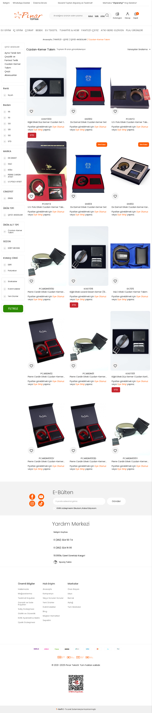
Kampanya (48, 593)
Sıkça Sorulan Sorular (53, 598)
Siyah (10, 95)
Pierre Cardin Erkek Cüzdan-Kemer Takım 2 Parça (89, 376)
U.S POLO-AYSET (15, 181)
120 (9, 123)
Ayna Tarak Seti (13, 52)
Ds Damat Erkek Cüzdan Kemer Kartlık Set (131, 207)
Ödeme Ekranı (40, 2)
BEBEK (39, 30)
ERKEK (10, 198)
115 (9, 111)
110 (9, 117)
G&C (10, 164)
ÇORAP (29, 30)
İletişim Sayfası (61, 532)
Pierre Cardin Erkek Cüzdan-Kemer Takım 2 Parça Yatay (131, 461)
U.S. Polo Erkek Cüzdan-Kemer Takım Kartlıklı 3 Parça (47, 207)
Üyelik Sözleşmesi (26, 622)
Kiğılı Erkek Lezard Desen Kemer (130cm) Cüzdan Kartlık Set (89, 291)
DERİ (10, 264)
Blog (45, 611)
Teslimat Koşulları (26, 598)
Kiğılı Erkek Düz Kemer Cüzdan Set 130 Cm (47, 122)
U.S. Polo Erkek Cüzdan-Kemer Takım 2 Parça (131, 122)
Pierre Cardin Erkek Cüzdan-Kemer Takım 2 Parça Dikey (47, 291)
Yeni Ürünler (13, 296)
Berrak (71, 598)
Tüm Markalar (74, 607)
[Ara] (108, 15)
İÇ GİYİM (18, 30)
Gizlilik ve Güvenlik (26, 613)
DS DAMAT (12, 158)
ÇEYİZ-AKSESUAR (12, 47)
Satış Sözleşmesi (26, 609)
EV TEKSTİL (51, 30)
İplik (97, 16)
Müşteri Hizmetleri (51, 615)
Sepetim (47, 620)
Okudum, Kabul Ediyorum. (77, 508)
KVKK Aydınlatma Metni (29, 618)
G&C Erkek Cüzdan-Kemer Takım (130, 291)
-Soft (59, 709)
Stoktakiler (12, 281)
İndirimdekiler (14, 289)
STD (9, 141)
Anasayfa (47, 589)
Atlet (102, 16)
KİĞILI (10, 170)
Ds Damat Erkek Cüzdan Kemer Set (88, 122)
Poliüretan (12, 270)
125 (9, 129)
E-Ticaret (67, 709)
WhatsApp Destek (21, 2)
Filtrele (13, 308)
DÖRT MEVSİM (14, 248)
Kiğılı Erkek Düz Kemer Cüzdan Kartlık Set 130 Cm (131, 376)
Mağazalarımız (25, 593)
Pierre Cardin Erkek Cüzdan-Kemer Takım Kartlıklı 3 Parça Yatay (47, 461)
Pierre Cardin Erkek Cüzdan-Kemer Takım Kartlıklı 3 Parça (47, 376)
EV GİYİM (6, 30)
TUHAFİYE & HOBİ (69, 30)
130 (9, 135)
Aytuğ (70, 602)
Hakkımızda (23, 589)
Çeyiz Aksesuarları (11, 73)
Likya (70, 593)
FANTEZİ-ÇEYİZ (90, 30)
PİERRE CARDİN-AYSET (15, 176)
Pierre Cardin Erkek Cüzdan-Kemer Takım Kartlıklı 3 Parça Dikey (89, 461)
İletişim (6, 2)
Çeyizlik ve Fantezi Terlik (11, 58)
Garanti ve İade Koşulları (25, 603)
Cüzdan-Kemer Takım (13, 66)
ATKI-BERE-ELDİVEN (112, 30)
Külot (90, 16)
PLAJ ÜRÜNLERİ (134, 30)
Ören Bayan (73, 589)
